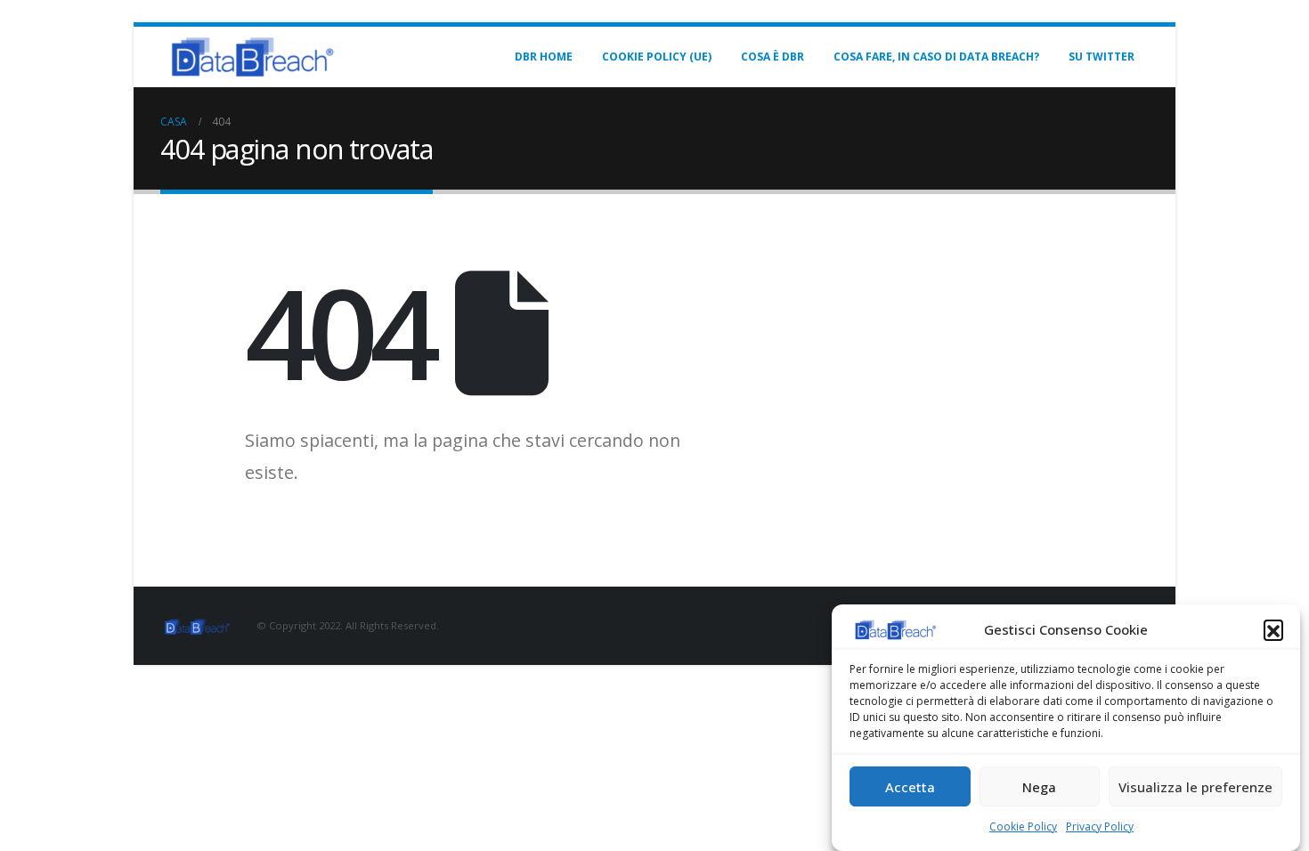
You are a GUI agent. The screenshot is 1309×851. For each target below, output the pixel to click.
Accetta (910, 787)
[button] (1273, 629)
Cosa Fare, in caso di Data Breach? (936, 56)
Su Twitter (1101, 56)
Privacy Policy (1100, 826)
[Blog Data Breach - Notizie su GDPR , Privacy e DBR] (249, 57)
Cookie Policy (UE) (656, 56)
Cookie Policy (1023, 826)
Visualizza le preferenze (1195, 787)
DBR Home (544, 56)
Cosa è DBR (772, 56)
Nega (1039, 787)
